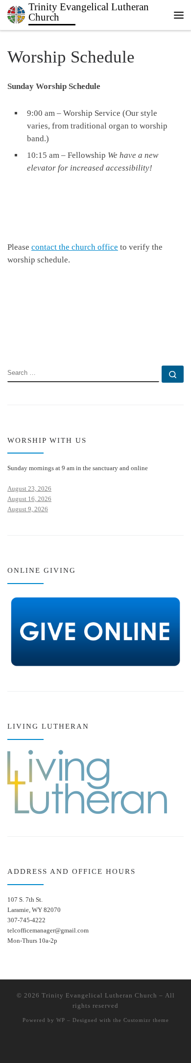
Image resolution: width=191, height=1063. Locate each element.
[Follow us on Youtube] (40, 337)
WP (60, 1020)
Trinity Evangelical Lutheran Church (99, 995)
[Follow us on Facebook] (25, 337)
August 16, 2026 (29, 498)
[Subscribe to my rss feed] (10, 337)
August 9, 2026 (27, 509)
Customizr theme (146, 1020)
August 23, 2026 (29, 488)
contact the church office (74, 247)
